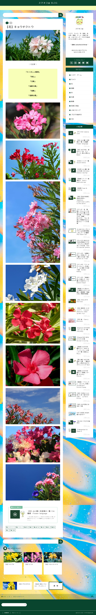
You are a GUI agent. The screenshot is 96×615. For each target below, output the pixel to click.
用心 (48, 527)
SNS (72, 119)
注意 (43, 527)
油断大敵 (37, 527)
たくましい (19, 527)
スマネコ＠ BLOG (48, 3)
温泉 (72, 88)
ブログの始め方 (76, 115)
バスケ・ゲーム (76, 75)
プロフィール (15, 613)
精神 (54, 527)
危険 (26, 527)
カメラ (73, 79)
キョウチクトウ (10, 527)
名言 (72, 97)
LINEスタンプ (75, 110)
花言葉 (13, 530)
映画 (72, 101)
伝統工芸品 (75, 106)
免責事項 (6, 613)
